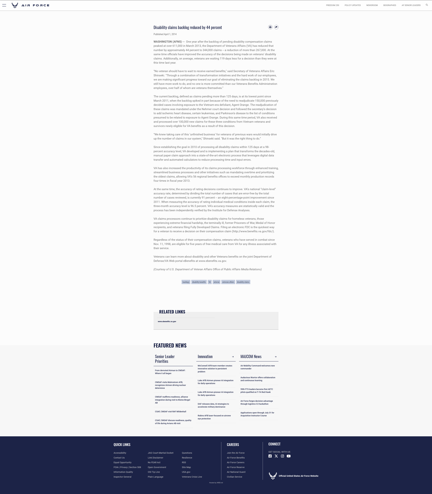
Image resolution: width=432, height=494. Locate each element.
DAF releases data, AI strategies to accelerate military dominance (213, 405)
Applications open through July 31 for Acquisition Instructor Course (257, 414)
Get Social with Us (279, 451)
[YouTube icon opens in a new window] (288, 456)
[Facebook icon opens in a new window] (270, 456)
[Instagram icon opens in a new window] (282, 456)
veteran (216, 281)
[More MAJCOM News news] (275, 357)
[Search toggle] (426, 5)
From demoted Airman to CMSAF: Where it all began (170, 371)
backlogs (186, 281)
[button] (3, 5)
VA (210, 281)
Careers (233, 444)
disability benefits (199, 281)
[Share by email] (276, 27)
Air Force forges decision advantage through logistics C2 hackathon (257, 402)
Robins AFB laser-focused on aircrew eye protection (214, 417)
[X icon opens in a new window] (276, 456)
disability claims (243, 281)
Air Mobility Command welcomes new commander (258, 367)
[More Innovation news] (233, 357)
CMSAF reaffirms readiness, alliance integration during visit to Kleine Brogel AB (172, 400)
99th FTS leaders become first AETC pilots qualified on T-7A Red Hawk (257, 390)
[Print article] (270, 27)
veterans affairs (228, 281)
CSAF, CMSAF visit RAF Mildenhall (170, 411)
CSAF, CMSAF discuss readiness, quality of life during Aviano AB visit (173, 421)
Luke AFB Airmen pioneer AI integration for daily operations (215, 381)
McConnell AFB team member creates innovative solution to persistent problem (215, 369)
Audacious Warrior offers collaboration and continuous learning (258, 379)
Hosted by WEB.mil (216, 483)
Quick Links (122, 444)
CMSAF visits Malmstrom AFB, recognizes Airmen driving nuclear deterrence (170, 385)
